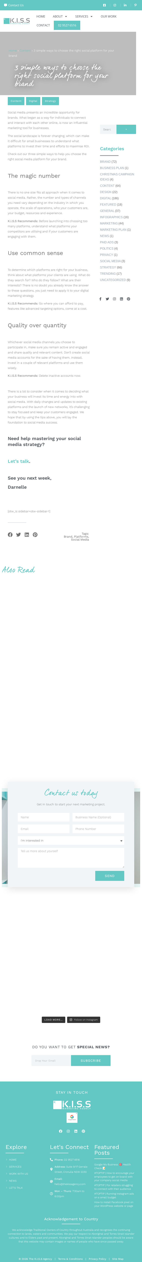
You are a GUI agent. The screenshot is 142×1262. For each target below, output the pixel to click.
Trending (108, 273)
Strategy (50, 101)
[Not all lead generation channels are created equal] (36, 994)
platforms (81, 536)
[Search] (126, 129)
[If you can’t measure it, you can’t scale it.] (106, 994)
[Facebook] (60, 1131)
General (107, 210)
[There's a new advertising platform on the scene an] (106, 914)
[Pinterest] (83, 1131)
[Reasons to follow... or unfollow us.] (106, 954)
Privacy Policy (97, 1258)
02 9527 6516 (67, 25)
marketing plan (113, 229)
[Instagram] (68, 1131)
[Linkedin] (75, 1131)
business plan (112, 168)
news (104, 236)
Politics (107, 248)
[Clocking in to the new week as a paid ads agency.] (36, 954)
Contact (43, 25)
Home (40, 16)
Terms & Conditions (70, 1258)
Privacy (106, 254)
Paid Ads (107, 242)
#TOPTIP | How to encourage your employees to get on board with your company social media (114, 1176)
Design (105, 192)
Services (81, 16)
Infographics (111, 217)
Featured (108, 204)
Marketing (109, 223)
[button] (10, 534)
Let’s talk (18, 461)
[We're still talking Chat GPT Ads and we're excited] (36, 914)
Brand (105, 161)
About (58, 16)
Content (25, 50)
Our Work (108, 16)
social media (80, 539)
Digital (33, 101)
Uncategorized (113, 280)
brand (68, 536)
